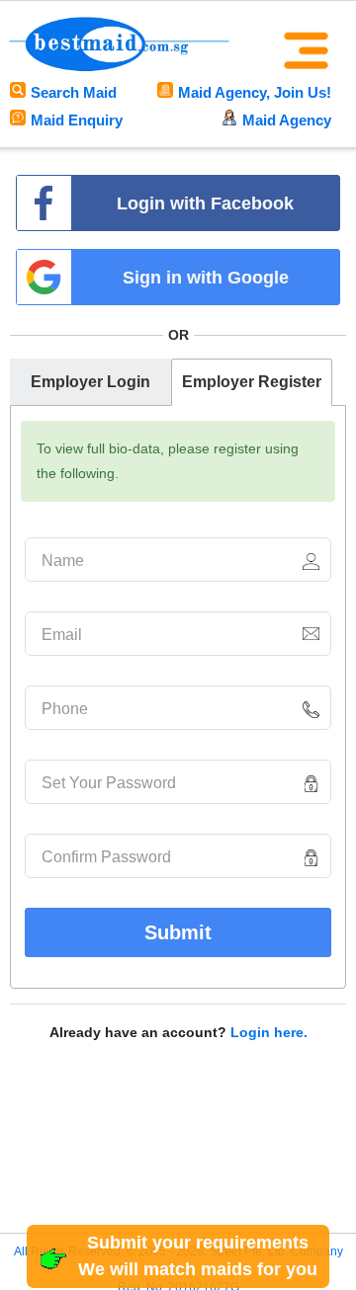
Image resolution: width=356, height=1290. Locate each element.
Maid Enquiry (77, 120)
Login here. (269, 1032)
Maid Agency (286, 120)
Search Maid (74, 92)
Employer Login (90, 381)
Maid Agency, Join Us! (254, 92)
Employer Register (251, 381)
